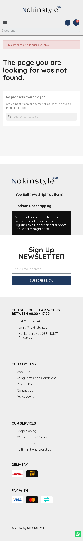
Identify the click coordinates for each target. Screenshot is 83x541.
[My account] (67, 23)
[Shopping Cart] (76, 22)
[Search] (74, 30)
